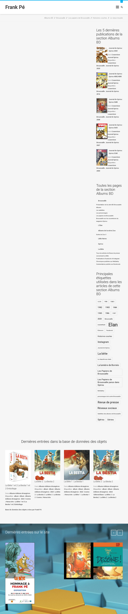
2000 (98, 171)
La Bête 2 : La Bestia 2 (44, 481)
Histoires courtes (105, 336)
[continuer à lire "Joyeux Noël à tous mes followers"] (78, 560)
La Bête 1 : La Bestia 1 (74, 481)
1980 (105, 301)
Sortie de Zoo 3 (101, 234)
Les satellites (100, 210)
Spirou (100, 244)
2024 (22, 499)
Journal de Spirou (112, 66)
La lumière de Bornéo (108, 365)
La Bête (101, 249)
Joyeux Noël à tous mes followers (75, 586)
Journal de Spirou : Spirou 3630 (116, 126)
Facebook (109, 330)
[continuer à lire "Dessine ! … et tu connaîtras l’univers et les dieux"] (108, 560)
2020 (98, 68)
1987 (114, 313)
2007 (98, 145)
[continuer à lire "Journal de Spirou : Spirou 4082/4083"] (102, 80)
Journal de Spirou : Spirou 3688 (116, 100)
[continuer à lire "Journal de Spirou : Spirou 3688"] (102, 105)
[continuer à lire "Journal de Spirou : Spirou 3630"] (102, 131)
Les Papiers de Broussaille (105, 372)
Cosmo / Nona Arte (43, 497)
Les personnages (102, 213)
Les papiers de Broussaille (104, 216)
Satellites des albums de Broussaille (109, 414)
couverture (112, 63)
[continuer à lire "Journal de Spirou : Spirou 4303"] (102, 55)
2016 (98, 94)
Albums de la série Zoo (107, 231)
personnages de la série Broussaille (109, 396)
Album (22, 496)
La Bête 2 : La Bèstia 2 (103, 481)
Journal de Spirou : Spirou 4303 (116, 49)
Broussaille (100, 66)
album (16, 496)
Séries (110, 419)
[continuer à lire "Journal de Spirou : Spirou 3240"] (102, 157)
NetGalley (101, 391)
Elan (113, 325)
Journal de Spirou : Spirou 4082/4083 (116, 75)
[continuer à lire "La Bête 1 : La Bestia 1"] (77, 465)
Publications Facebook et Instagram (108, 259)
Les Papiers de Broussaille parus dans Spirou (108, 382)
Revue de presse (108, 402)
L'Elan (100, 225)
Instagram (103, 342)
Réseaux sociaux (107, 408)
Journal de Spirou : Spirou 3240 (116, 152)
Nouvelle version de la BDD (47, 548)
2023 (52, 492)
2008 (98, 120)
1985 (100, 313)
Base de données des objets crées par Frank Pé (23, 510)
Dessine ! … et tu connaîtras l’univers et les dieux (106, 588)
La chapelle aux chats (104, 359)
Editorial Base (99, 495)
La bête (103, 353)
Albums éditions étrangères (19, 493)
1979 (99, 302)
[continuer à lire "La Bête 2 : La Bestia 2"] (47, 465)
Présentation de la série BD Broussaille (108, 205)
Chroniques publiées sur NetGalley (107, 261)
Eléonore (100, 330)
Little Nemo (102, 239)
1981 (112, 302)
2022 (81, 492)
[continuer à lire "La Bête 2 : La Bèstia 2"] (106, 465)
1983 (107, 307)
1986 (107, 313)
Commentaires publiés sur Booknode (108, 264)
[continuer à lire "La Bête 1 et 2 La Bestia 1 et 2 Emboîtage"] (18, 467)
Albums (98, 207)
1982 (100, 307)
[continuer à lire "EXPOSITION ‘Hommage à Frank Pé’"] (20, 573)
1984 (115, 307)
